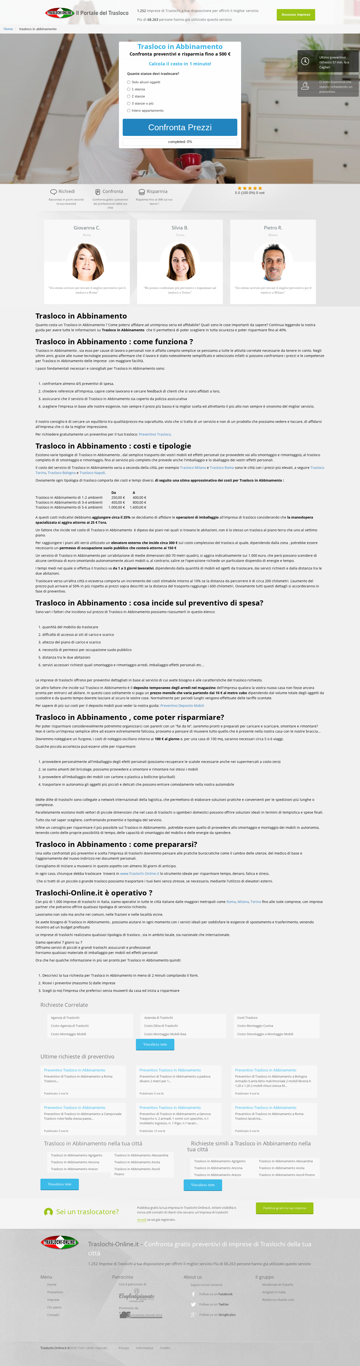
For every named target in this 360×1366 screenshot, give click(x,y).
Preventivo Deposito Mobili (182, 705)
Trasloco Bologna (62, 472)
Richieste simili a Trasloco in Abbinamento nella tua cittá (249, 1146)
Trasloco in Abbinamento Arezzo (74, 1169)
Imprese (53, 1299)
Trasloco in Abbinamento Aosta (137, 1162)
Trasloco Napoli (92, 472)
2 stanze (138, 96)
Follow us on (216, 1294)
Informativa (144, 1348)
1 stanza (138, 89)
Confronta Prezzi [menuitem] (180, 127)
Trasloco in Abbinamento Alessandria (141, 1155)
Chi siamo (54, 1307)
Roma (231, 901)
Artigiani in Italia (274, 1292)
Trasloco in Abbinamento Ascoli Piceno (287, 1175)
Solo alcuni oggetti (146, 82)
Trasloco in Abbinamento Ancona (75, 1162)
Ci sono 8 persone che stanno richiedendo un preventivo (335, 87)
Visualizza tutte (155, 1044)
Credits (165, 1348)
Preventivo (55, 1292)
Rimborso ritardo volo (278, 1299)
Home (8, 29)
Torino (256, 901)
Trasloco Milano (193, 467)
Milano (243, 901)
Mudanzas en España (277, 1284)
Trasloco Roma (222, 467)
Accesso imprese (296, 14)
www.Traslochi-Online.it (139, 873)
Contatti (53, 1315)
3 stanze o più (143, 103)
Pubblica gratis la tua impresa (284, 1208)
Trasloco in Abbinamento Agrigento (76, 1155)
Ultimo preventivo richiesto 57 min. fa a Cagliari (334, 62)
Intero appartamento (148, 110)
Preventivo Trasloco (155, 434)
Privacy (124, 1348)
